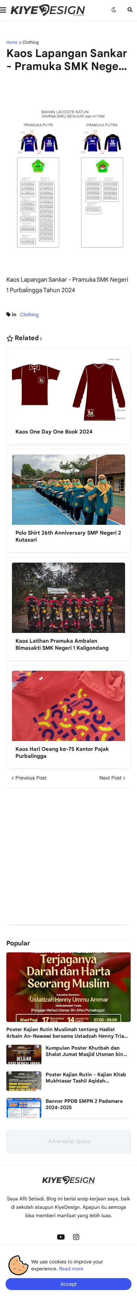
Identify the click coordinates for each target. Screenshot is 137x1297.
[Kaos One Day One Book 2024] (68, 391)
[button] (5, 10)
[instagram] (76, 1237)
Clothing (30, 42)
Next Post (110, 778)
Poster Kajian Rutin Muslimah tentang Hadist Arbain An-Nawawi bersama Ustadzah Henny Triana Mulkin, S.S (68, 1032)
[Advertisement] (68, 856)
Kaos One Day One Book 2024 (53, 432)
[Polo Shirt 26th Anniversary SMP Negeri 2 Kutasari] (68, 492)
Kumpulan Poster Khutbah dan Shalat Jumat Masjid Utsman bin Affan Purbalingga (84, 1051)
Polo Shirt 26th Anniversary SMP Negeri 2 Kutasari (68, 536)
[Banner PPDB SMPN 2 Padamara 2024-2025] (23, 1108)
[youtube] (61, 1237)
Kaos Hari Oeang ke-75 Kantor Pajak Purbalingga (62, 752)
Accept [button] (68, 1284)
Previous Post (30, 778)
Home (12, 42)
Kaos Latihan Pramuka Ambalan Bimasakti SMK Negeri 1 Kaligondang (62, 644)
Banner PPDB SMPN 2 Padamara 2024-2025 (84, 1104)
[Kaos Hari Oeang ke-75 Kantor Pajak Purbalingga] (68, 708)
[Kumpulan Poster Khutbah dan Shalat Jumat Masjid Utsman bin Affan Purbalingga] (23, 1054)
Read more (71, 1269)
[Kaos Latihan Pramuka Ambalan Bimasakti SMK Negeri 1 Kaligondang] (68, 600)
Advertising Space (68, 1141)
